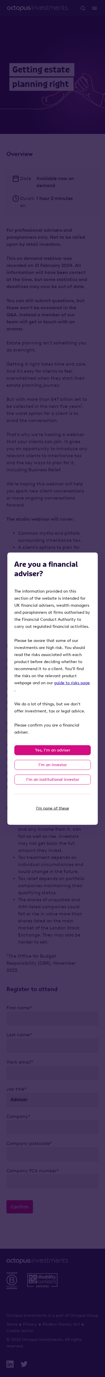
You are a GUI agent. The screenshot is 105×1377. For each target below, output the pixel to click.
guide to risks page (72, 682)
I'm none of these (52, 808)
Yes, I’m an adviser (52, 749)
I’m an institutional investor (52, 779)
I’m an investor (52, 764)
